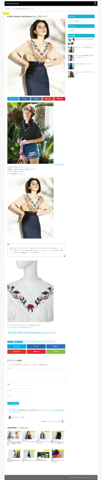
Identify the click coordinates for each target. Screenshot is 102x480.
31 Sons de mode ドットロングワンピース (84, 64)
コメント (9, 368)
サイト (9, 396)
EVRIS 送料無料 (43, 341)
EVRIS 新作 (35, 341)
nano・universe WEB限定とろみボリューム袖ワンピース (84, 56)
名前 (8, 384)
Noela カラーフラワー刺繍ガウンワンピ (84, 48)
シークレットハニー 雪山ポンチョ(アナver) (85, 72)
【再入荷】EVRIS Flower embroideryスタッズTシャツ (31, 332)
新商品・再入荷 (19, 341)
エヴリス (11, 341)
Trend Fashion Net (12, 3)
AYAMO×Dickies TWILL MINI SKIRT (84, 39)
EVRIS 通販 (52, 341)
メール (9, 390)
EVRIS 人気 (27, 341)
